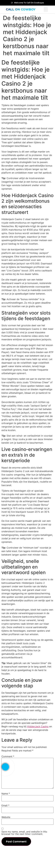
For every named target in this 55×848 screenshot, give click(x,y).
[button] (46, 9)
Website (5, 817)
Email (5, 805)
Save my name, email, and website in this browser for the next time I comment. (24, 832)
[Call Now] (5, 766)
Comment (7, 756)
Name (5, 793)
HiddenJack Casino (38, 726)
